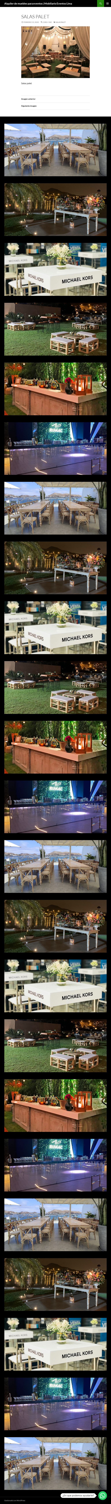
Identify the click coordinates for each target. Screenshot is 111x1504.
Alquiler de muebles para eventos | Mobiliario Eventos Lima (38, 3)
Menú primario (107, 3)
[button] (102, 1495)
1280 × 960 (47, 22)
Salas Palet (61, 22)
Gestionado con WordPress (14, 1500)
